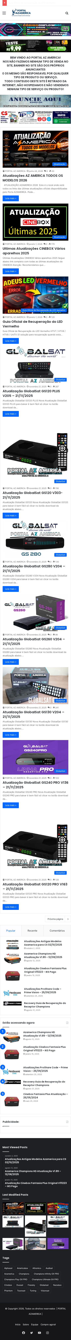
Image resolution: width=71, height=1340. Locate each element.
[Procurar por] (67, 14)
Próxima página (55, 919)
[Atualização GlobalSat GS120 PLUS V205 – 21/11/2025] (13, 1221)
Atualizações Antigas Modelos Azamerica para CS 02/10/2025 (43, 943)
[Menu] (4, 14)
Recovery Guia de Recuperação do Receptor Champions (45, 1004)
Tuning (33, 1290)
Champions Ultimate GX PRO (45, 1279)
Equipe (34, 1324)
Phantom (8, 1290)
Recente (32, 930)
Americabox (22, 1268)
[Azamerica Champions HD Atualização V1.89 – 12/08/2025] (12, 958)
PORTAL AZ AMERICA (15, 171)
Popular (10, 930)
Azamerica (9, 1274)
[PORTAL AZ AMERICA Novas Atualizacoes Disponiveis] (20, 13)
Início (17, 1324)
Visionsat (45, 1290)
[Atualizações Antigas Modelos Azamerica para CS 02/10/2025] (12, 945)
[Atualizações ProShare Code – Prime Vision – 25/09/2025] (12, 993)
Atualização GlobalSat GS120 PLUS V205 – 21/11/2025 (36, 2)
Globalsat (44, 1285)
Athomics (37, 1268)
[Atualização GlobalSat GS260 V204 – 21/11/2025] (13, 1244)
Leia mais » (10, 198)
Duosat (20, 1285)
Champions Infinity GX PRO (46, 1274)
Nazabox (57, 1285)
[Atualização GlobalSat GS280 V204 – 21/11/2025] (58, 1221)
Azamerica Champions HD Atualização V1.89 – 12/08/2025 (43, 955)
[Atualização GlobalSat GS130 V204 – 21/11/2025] (35, 1244)
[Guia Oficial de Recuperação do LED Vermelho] (58, 1208)
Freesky (31, 1285)
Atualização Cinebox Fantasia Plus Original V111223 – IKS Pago (45, 970)
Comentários (57, 930)
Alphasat (8, 1268)
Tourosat (21, 1290)
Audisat (49, 1268)
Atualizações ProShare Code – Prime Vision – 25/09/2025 (42, 990)
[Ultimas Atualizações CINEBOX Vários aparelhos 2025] (35, 1208)
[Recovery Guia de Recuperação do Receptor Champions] (12, 1003)
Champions (24, 1274)
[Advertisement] (35, 57)
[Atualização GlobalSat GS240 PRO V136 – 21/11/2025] (58, 1243)
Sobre (26, 1324)
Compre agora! (48, 1324)
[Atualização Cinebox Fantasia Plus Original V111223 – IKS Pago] (12, 976)
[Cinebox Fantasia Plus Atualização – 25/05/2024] (12, 1101)
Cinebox (8, 1285)
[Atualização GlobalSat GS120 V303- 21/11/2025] (35, 1226)
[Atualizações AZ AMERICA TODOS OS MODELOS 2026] (13, 1208)
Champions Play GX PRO (15, 1279)
